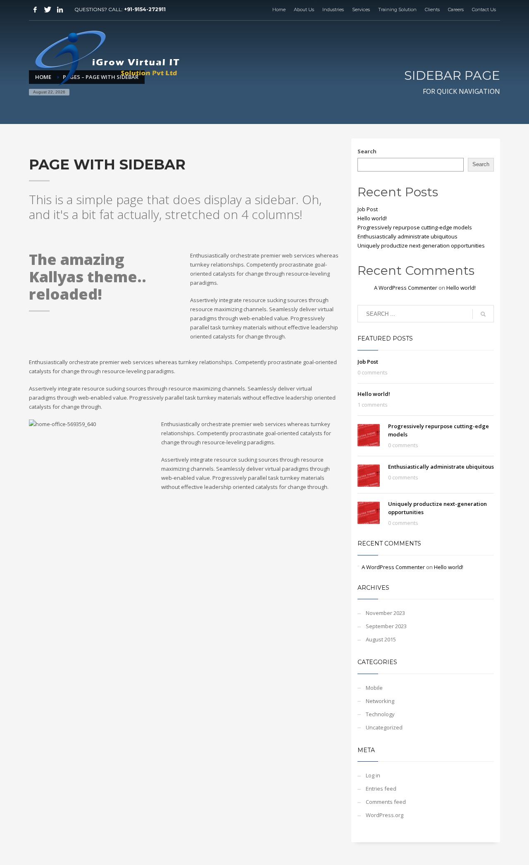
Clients (432, 9)
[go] (483, 314)
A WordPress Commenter (405, 287)
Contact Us (484, 9)
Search (366, 151)
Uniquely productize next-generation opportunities (421, 245)
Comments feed (386, 801)
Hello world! (372, 218)
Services (361, 9)
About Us (304, 9)
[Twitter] (47, 9)
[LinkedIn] (60, 9)
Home (279, 9)
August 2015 (381, 639)
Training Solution (397, 9)
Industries (333, 9)
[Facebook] (35, 9)
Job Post (367, 209)
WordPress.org (384, 815)
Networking (380, 701)
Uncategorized (384, 727)
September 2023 (386, 626)
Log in (373, 775)
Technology (380, 714)
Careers (456, 9)
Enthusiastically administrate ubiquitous (407, 236)
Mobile (374, 687)
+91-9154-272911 (145, 9)
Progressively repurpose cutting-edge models (414, 227)
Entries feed (381, 788)
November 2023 (385, 613)
